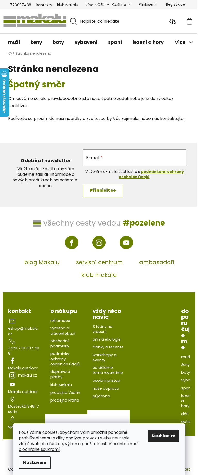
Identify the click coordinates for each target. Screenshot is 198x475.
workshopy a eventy (105, 357)
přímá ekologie (107, 339)
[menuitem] (14, 42)
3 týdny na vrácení (102, 329)
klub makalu (99, 275)
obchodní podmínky (59, 343)
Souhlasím (163, 436)
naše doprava (106, 388)
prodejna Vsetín (65, 392)
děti (184, 413)
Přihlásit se (103, 190)
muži (185, 357)
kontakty (44, 4)
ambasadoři (156, 262)
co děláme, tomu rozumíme (108, 370)
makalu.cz (27, 375)
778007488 (20, 4)
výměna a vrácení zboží (62, 331)
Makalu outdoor (23, 368)
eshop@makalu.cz (23, 331)
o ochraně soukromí (39, 449)
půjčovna (101, 396)
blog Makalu (42, 262)
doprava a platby (60, 374)
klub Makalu (67, 4)
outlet (186, 421)
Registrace (175, 4)
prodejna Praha (64, 400)
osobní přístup (106, 380)
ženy (185, 364)
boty (185, 372)
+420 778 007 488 (23, 351)
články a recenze (108, 347)
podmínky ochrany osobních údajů (65, 359)
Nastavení (34, 462)
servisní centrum (99, 262)
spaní (186, 388)
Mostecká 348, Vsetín (23, 409)
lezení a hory (186, 401)
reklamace (60, 320)
